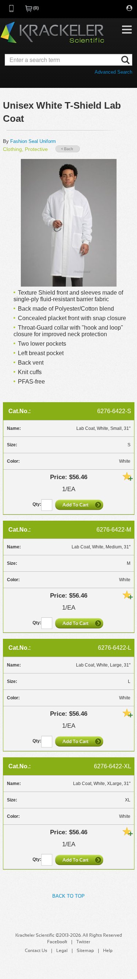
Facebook (57, 942)
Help (108, 951)
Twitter (83, 942)
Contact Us (36, 951)
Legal (62, 951)
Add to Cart (80, 504)
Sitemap (85, 951)
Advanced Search (113, 72)
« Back (67, 149)
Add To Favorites (127, 476)
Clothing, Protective (25, 149)
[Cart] (29, 11)
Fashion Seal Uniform (33, 141)
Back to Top (68, 896)
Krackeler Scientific (52, 33)
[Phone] (11, 11)
